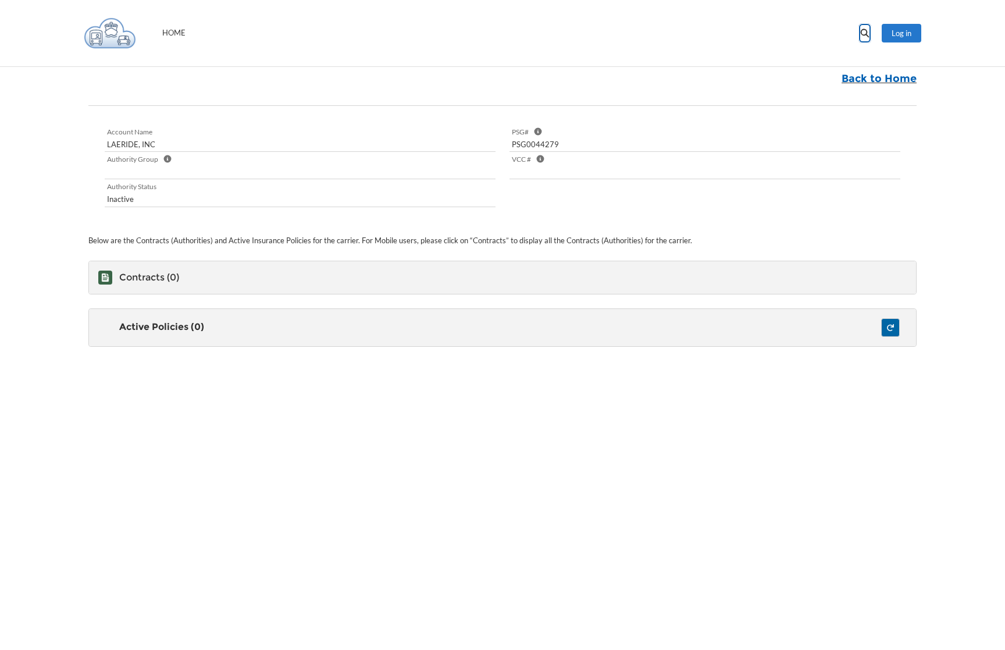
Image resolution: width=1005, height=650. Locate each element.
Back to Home (879, 78)
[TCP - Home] (110, 33)
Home (174, 32)
